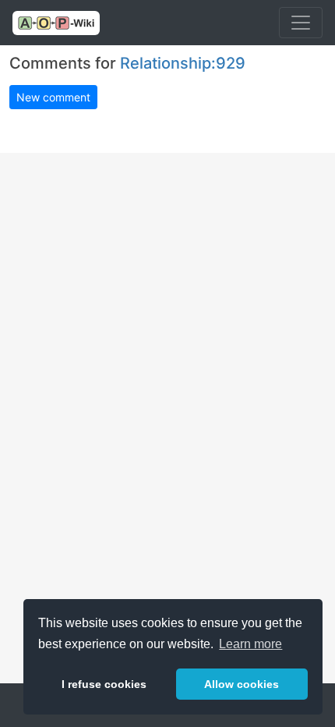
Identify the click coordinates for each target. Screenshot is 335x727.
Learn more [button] (250, 644)
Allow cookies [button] (241, 684)
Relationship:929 (182, 63)
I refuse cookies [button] (104, 684)
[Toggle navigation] (301, 22)
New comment (53, 97)
